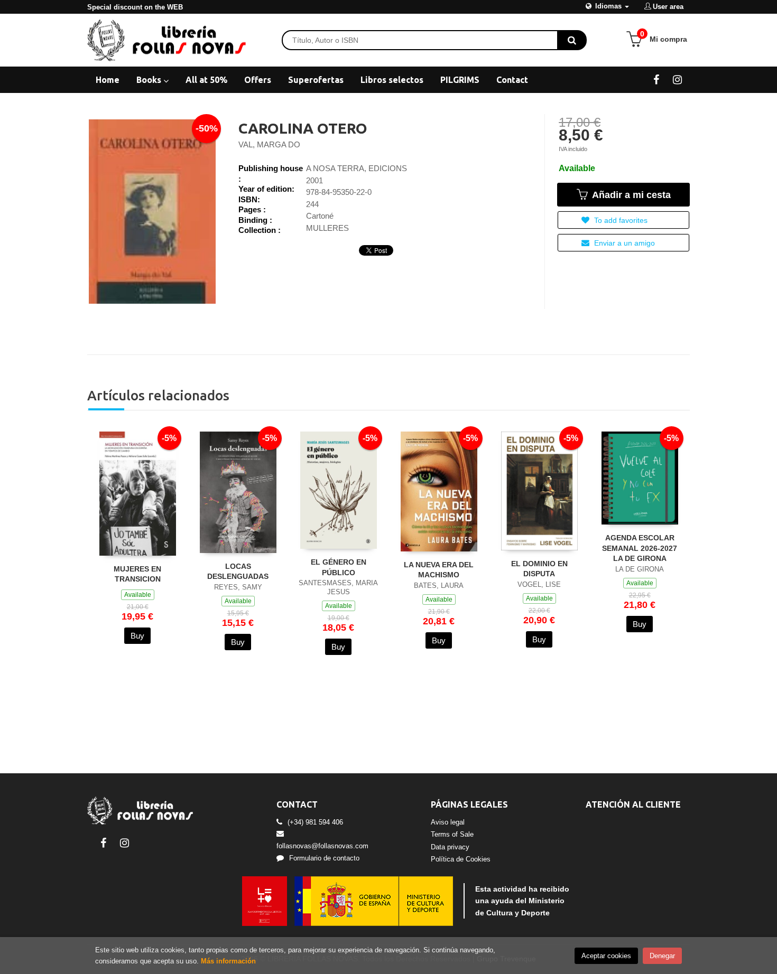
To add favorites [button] (620, 220)
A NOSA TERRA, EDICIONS (356, 168)
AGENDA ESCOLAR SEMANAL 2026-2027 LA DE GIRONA (639, 548)
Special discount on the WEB (135, 7)
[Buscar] (572, 40)
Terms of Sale (452, 834)
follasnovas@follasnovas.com (322, 846)
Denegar (662, 956)
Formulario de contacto (324, 858)
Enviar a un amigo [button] (623, 243)
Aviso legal (448, 822)
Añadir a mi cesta (630, 195)
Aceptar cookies (606, 956)
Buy (137, 635)
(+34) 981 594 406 (315, 822)
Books (149, 80)
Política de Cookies (461, 859)
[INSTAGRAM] (677, 79)
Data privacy (450, 847)
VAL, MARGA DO (269, 144)
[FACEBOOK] (656, 79)
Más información (228, 961)
